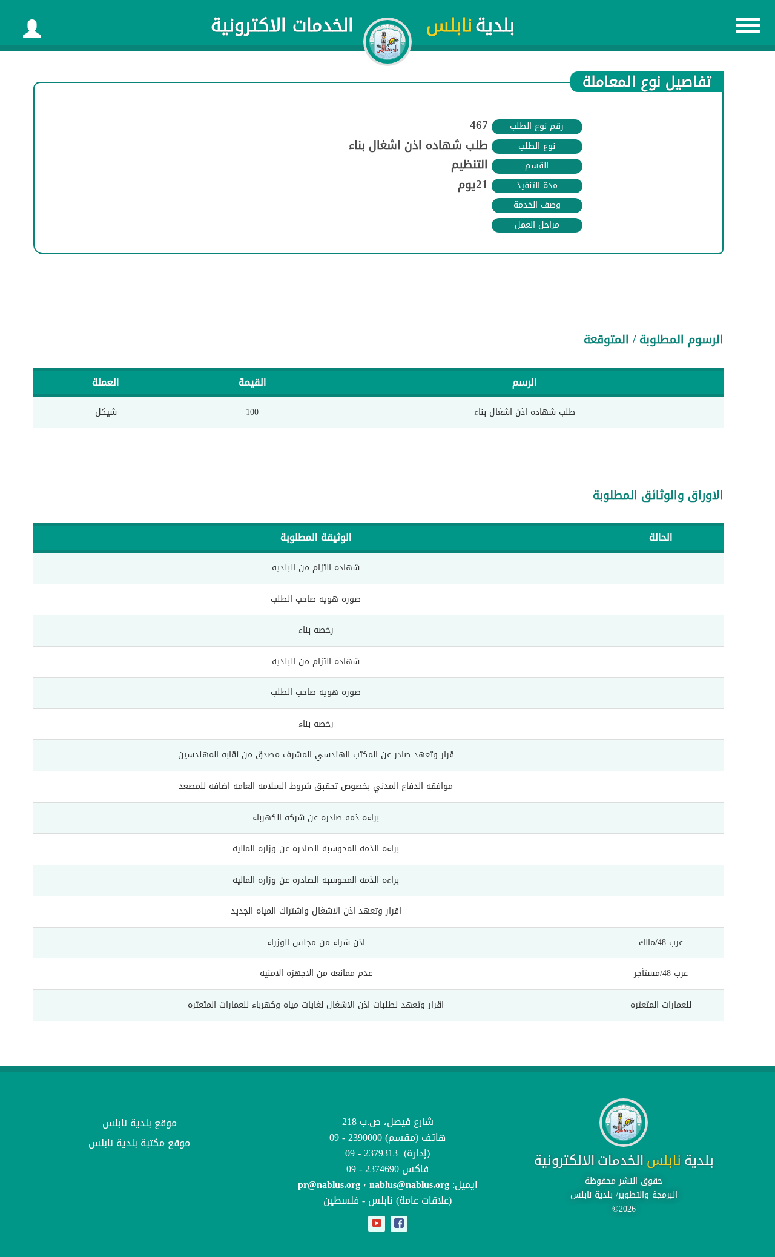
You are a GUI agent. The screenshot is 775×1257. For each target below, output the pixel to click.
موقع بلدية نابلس (139, 1122)
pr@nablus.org (329, 1184)
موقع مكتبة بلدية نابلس (139, 1142)
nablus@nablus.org (409, 1184)
